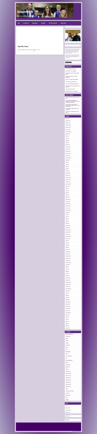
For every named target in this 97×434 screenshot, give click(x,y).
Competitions (63, 23)
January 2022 (68, 201)
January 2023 (68, 175)
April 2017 (67, 323)
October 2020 (68, 234)
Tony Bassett (68, 111)
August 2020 (68, 238)
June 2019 (67, 269)
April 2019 (67, 273)
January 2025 (68, 122)
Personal (67, 369)
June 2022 (67, 190)
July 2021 (67, 214)
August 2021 (68, 212)
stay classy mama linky (69, 390)
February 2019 (68, 277)
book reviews (68, 345)
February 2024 (68, 146)
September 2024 (68, 131)
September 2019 (68, 262)
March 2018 (67, 299)
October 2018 (68, 286)
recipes (67, 388)
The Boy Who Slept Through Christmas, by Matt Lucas (73, 86)
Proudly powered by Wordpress (76, 431)
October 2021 (68, 208)
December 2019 (68, 256)
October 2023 (68, 155)
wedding (67, 399)
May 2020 (67, 245)
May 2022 (67, 192)
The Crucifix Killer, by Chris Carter (71, 68)
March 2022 (67, 197)
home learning (68, 364)
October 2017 (68, 310)
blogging (67, 338)
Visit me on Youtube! (53, 23)
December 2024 (68, 125)
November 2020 (68, 232)
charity (67, 347)
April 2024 (67, 142)
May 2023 (67, 166)
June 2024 (67, 138)
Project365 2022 (68, 380)
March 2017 (67, 325)
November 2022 (68, 179)
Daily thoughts (68, 351)
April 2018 (67, 297)
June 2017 (67, 319)
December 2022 (68, 177)
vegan (67, 397)
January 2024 (68, 149)
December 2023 (68, 151)
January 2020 (68, 253)
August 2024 (68, 133)
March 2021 (67, 223)
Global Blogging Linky (69, 360)
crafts (67, 349)
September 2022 (68, 184)
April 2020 (67, 247)
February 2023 (68, 173)
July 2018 (67, 293)
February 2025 (68, 120)
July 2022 (67, 188)
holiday (67, 362)
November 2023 (68, 153)
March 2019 (67, 275)
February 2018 (68, 301)
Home (19, 23)
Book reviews (34, 23)
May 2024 (67, 140)
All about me (26, 23)
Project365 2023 (68, 382)
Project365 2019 (68, 375)
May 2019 (67, 271)
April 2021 (67, 221)
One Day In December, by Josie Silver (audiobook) (72, 77)
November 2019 (68, 258)
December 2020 (68, 229)
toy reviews (67, 393)
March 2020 (68, 249)
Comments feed (68, 410)
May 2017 (67, 321)
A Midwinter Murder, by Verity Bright (72, 91)
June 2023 (67, 164)
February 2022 (68, 199)
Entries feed (68, 407)
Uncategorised (68, 395)
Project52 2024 (68, 386)
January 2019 (68, 280)
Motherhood (68, 366)
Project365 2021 (68, 377)
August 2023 (68, 160)
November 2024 (68, 127)
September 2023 (68, 157)
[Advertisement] (40, 36)
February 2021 (68, 225)
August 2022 (68, 186)
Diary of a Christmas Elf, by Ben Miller (72, 79)
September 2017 (68, 312)
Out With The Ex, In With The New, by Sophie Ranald (72, 102)
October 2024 (68, 129)
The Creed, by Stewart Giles (70, 89)
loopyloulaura (25, 11)
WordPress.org (68, 412)
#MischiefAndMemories (69, 334)
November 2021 (68, 205)
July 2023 (67, 162)
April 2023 (67, 168)
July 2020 (67, 240)
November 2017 (68, 308)
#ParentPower (68, 336)
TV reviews (43, 23)
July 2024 (67, 136)
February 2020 (68, 251)
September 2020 (68, 236)
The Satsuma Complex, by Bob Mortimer (72, 83)
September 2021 (68, 210)
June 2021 (67, 216)
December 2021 (68, 203)
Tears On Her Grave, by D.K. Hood (71, 81)
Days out (67, 353)
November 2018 (68, 284)
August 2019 (68, 264)
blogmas (67, 340)
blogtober (67, 342)
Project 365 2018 (68, 373)
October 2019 (68, 260)
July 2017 (67, 317)
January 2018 (68, 304)
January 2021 (68, 227)
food (66, 358)
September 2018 (68, 288)
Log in (67, 405)
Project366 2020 (68, 384)
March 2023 (67, 170)
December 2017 (68, 306)
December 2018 (68, 282)
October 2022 (68, 181)
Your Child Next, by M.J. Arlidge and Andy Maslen (72, 74)
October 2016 (68, 328)
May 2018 (67, 295)
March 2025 (67, 118)
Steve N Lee (67, 97)
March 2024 (68, 144)
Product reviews (68, 371)
